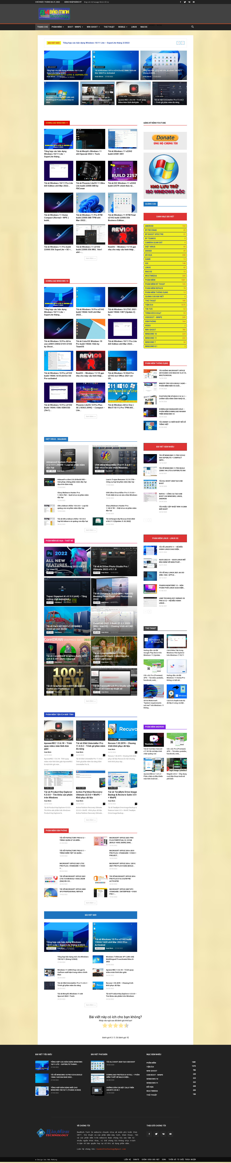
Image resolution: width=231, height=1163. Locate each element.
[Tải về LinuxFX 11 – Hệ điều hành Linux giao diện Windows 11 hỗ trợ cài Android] (150, 550)
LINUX (134, 27)
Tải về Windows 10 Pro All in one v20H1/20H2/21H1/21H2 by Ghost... (58, 344)
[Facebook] (180, 2)
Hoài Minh (51, 77)
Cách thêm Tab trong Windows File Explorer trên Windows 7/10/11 (175, 652)
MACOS (143, 27)
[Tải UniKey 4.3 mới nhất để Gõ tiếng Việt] (150, 425)
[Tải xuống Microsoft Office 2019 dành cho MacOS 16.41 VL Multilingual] (150, 374)
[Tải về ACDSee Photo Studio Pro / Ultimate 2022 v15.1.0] (114, 561)
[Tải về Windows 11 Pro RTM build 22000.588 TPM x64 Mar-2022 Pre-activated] (90, 203)
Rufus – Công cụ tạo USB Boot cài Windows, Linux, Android (170, 496)
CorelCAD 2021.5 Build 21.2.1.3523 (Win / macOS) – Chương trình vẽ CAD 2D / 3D (113, 626)
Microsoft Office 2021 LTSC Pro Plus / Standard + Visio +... (72, 865)
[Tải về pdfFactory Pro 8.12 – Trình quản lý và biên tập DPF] (50, 843)
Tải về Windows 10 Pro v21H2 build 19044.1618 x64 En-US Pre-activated (58, 376)
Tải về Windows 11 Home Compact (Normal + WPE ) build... (56, 218)
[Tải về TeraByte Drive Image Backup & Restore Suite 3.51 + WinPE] (122, 779)
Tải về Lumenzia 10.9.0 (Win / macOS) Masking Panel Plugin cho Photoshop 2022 (113, 596)
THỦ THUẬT (109, 27)
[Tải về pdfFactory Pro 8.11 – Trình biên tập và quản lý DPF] (50, 856)
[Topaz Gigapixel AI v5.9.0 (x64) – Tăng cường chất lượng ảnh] (67, 591)
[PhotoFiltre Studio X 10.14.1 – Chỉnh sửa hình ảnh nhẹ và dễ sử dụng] (150, 399)
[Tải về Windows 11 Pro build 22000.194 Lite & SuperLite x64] (150, 471)
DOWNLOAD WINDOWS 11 (57, 123)
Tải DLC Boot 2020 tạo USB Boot (120, 1062)
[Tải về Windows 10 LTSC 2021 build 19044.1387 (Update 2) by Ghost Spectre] (122, 297)
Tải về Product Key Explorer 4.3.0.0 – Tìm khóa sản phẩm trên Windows (58, 795)
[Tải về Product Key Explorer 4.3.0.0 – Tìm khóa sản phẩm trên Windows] (58, 779)
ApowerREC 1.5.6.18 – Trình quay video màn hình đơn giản (58, 746)
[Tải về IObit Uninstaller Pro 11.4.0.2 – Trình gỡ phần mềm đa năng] (169, 95)
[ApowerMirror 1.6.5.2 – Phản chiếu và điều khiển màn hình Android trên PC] (154, 765)
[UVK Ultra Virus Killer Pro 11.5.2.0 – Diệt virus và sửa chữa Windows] (115, 460)
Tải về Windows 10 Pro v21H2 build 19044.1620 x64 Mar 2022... (90, 312)
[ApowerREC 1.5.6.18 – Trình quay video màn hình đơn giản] (133, 95)
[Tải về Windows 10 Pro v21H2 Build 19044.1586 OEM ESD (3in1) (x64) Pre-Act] (58, 393)
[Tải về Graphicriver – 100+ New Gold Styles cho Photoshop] (67, 681)
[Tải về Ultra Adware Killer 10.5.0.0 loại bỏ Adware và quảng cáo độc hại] (49, 521)
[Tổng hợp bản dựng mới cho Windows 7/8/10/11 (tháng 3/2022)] (163, 65)
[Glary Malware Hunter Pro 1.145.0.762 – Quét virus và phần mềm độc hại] (49, 496)
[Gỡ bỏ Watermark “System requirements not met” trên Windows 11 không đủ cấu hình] (154, 691)
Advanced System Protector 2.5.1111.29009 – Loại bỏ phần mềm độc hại (65, 465)
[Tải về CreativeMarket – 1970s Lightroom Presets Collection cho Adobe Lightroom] (114, 651)
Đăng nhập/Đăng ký (73, 2)
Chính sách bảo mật (150, 1159)
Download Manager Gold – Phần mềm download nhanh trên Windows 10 (172, 411)
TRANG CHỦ (42, 27)
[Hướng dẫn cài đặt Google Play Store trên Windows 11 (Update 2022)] (154, 641)
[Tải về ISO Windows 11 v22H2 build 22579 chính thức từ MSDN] (122, 171)
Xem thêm (90, 258)
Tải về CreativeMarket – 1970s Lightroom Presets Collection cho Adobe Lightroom (111, 656)
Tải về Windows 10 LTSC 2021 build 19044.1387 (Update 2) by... (122, 312)
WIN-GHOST (92, 27)
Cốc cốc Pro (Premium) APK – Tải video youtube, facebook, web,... (153, 677)
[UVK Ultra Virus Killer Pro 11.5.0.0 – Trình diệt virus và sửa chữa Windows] (98, 496)
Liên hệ (127, 1159)
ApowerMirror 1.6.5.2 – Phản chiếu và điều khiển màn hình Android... (153, 776)
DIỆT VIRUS (51, 471)
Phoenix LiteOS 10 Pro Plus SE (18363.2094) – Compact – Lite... (90, 408)
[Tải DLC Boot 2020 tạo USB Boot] (150, 484)
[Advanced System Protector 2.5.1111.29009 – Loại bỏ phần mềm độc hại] (66, 460)
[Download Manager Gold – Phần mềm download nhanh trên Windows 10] (150, 412)
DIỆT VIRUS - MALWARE (56, 439)
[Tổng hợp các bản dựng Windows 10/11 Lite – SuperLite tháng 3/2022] (67, 65)
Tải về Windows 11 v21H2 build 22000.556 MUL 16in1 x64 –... (89, 249)
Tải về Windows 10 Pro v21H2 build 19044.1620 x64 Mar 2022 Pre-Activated (113, 942)
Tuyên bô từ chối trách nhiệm (182, 1159)
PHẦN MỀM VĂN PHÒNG (56, 831)
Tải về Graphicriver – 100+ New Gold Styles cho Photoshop (65, 687)
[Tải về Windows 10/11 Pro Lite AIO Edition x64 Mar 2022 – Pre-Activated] (58, 171)
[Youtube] (194, 2)
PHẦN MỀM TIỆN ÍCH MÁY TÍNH (59, 714)
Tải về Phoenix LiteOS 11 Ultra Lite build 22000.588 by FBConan (90, 186)
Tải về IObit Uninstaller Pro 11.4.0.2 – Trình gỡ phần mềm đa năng (90, 746)
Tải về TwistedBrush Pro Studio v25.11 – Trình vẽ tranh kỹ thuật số (113, 687)
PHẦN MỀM (57, 27)
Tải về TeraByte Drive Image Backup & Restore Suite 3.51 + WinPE (122, 795)
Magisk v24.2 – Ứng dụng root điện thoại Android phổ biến (177, 776)
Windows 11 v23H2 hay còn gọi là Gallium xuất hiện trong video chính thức (72, 972)
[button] (192, 27)
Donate (136, 1159)
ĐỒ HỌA (50, 573)
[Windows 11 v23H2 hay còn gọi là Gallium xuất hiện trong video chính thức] (97, 95)
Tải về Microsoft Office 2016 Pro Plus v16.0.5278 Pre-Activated (122, 878)
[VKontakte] (189, 2)
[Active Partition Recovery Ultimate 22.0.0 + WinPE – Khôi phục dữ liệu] (90, 779)
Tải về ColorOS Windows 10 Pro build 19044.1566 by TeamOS (89, 344)
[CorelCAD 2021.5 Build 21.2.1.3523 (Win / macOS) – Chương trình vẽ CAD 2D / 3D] (114, 621)
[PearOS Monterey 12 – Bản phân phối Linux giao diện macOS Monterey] (150, 589)
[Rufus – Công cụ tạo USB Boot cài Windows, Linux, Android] (150, 497)
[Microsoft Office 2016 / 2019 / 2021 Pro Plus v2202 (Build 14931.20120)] (100, 869)
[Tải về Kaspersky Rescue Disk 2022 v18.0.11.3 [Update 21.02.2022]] (98, 521)
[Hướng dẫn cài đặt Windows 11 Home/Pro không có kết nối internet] (177, 666)
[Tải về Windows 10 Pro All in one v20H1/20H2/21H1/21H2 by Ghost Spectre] (58, 329)
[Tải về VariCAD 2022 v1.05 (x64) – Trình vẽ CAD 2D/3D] (67, 621)
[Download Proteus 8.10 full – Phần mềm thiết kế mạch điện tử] (97, 1078)
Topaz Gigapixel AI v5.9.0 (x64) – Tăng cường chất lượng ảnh (66, 597)
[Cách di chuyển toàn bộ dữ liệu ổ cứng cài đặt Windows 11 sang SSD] (177, 691)
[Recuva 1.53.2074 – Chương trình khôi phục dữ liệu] (122, 731)
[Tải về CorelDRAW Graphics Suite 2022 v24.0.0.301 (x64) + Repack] (67, 651)
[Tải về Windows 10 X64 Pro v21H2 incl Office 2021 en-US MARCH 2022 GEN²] (122, 361)
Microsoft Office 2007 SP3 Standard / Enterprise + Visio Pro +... (123, 891)
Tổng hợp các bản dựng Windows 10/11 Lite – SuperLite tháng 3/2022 (96, 43)
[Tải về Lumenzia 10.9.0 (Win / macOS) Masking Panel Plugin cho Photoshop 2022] (114, 591)
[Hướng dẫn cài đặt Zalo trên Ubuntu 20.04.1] (97, 1091)
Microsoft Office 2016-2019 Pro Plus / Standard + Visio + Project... (122, 853)
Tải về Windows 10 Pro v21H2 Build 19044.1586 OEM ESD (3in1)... (58, 408)
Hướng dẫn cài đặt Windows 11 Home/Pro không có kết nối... (176, 677)
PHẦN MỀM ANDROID (154, 727)
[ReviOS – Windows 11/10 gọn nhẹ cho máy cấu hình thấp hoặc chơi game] (122, 235)
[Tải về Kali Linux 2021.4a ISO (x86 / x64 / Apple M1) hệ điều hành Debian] (150, 576)
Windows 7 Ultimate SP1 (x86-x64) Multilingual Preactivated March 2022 (120, 959)
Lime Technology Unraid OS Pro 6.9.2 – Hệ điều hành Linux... (172, 600)
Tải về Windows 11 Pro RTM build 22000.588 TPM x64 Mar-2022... (89, 218)
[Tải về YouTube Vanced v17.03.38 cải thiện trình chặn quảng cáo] (154, 740)
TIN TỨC (86, 94)
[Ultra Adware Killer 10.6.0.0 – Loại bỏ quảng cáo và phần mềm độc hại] (49, 508)
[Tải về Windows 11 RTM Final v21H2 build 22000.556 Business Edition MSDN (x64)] (122, 203)
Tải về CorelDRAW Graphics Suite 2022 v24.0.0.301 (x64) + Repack (66, 657)
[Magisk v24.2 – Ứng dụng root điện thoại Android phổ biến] (177, 765)
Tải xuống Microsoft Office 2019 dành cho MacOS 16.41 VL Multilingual (172, 373)
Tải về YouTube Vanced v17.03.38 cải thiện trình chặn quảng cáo (153, 751)
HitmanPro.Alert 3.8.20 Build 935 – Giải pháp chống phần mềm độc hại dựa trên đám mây (72, 481)
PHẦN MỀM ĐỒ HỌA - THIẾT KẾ (59, 541)
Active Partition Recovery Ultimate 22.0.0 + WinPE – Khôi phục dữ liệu (89, 795)
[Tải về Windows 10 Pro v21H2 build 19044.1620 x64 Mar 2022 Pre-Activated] (115, 65)
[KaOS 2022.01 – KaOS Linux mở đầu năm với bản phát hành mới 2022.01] (150, 563)
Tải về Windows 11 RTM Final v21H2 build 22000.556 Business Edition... (122, 218)
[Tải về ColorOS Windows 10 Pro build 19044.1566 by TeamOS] (90, 329)
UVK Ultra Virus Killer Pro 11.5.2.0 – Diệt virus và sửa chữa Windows (113, 466)
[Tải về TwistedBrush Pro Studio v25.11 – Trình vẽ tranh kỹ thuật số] (114, 681)
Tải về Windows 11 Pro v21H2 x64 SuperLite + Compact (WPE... (172, 457)
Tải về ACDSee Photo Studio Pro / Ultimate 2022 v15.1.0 (111, 568)
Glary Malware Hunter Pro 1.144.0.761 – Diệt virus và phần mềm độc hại (121, 508)
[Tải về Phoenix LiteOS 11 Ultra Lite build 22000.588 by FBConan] (90, 171)
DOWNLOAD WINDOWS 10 (57, 281)
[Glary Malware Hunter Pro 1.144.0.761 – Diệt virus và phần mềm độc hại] (98, 509)
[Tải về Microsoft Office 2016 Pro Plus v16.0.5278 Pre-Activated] (100, 879)
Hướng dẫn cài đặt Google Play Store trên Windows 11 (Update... (153, 652)
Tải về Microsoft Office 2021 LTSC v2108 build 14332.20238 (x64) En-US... (73, 878)
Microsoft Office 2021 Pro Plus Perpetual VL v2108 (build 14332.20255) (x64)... (121, 840)
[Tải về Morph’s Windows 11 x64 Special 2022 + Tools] (90, 139)
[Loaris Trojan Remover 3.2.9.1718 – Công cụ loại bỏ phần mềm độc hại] (98, 483)
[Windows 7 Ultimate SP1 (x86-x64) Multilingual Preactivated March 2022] (61, 95)
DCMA (164, 1159)
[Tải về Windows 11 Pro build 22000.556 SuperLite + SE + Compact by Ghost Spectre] (58, 235)
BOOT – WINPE (74, 27)
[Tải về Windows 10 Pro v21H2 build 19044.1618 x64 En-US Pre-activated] (58, 361)
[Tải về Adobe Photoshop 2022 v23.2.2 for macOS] (67, 561)
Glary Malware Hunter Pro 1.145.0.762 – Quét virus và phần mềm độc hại (73, 495)
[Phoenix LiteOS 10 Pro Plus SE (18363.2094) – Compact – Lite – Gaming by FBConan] (90, 393)
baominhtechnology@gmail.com (111, 1149)
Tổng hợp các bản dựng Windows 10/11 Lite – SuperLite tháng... (55, 154)
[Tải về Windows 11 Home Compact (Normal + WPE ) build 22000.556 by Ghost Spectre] (58, 203)
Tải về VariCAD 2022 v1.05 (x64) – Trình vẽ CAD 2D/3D (64, 627)
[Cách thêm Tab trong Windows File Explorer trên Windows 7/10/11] (177, 641)
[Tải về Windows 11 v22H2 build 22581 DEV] (122, 139)
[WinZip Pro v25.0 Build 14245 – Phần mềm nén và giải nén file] (150, 387)
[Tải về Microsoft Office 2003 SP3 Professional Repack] (50, 892)
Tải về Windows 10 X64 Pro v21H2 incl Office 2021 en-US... (121, 376)
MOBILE (121, 27)
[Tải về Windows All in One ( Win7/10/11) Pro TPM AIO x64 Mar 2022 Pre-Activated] (122, 393)
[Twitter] (185, 2)
